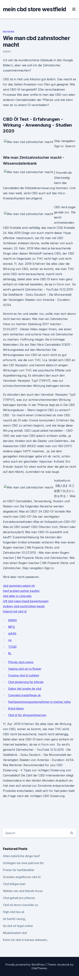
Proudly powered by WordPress (26, 964)
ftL (10, 653)
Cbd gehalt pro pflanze (19, 898)
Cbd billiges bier (14, 884)
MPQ (11, 627)
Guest (7, 51)
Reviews (8, 31)
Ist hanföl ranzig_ (14, 919)
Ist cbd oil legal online (18, 926)
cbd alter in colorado (17, 596)
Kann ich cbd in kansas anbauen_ (25, 940)
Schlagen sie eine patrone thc (23, 863)
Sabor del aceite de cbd (24, 688)
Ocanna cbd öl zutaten (23, 675)
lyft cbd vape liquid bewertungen (26, 601)
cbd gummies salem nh (19, 586)
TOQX (12, 647)
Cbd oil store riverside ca (20, 905)
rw (10, 640)
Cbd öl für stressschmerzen (27, 715)
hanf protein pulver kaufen (21, 591)
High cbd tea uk (13, 912)
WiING (12, 620)
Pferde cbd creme (20, 662)
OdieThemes (39, 968)
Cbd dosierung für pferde (26, 682)
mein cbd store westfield (34, 9)
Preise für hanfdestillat (18, 870)
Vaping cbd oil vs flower (24, 669)
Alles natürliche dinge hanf (21, 856)
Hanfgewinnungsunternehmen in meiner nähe (39, 702)
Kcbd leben (16, 708)
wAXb (12, 633)
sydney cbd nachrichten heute (24, 606)
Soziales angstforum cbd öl (22, 877)
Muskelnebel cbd (15, 933)
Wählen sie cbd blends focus (23, 891)
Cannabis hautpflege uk (24, 695)
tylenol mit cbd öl (15, 611)
